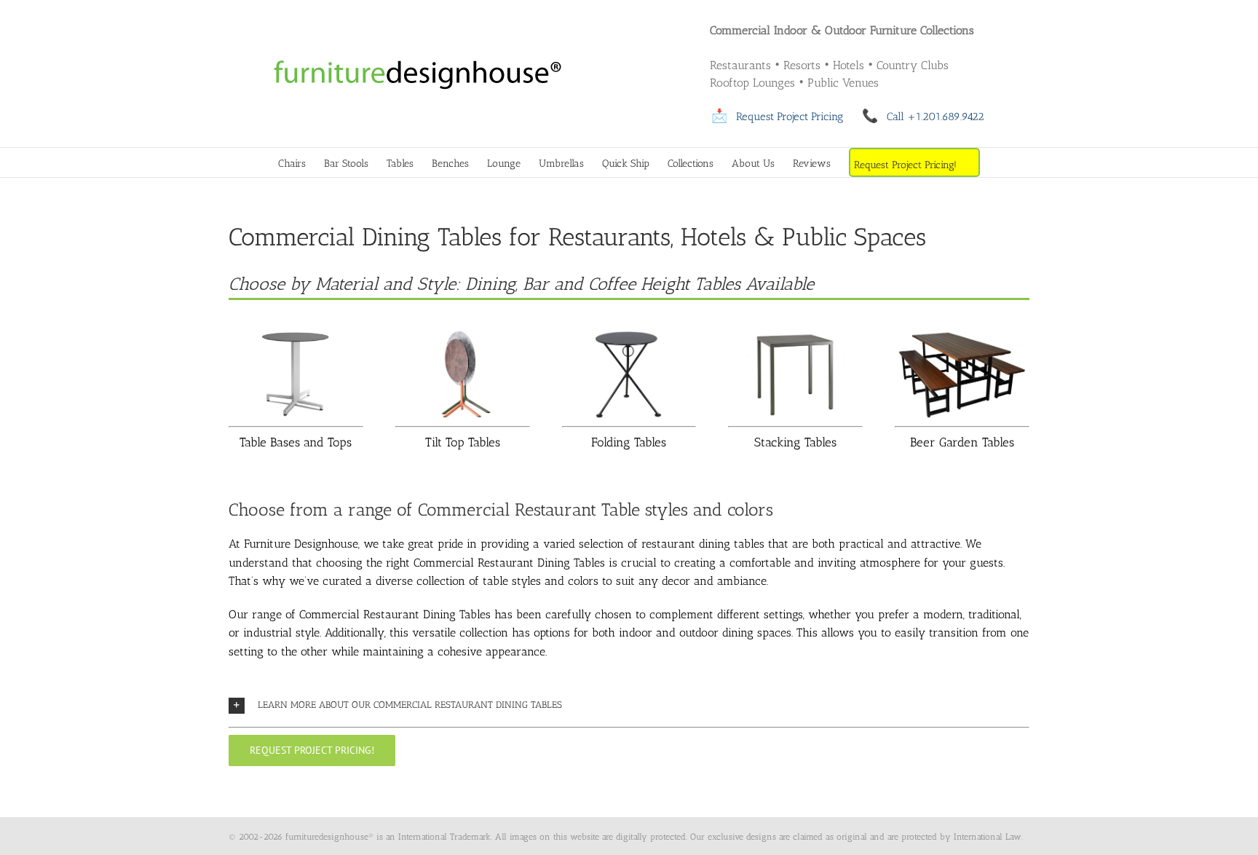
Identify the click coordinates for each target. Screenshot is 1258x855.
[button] (629, 705)
